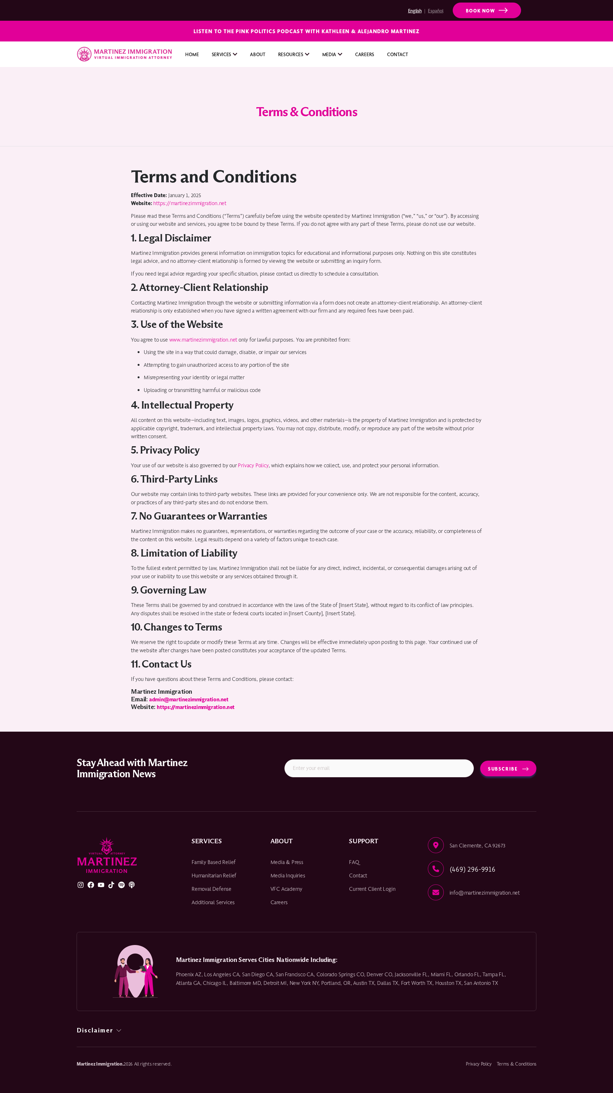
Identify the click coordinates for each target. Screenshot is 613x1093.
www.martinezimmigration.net (203, 339)
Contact (397, 54)
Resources (290, 54)
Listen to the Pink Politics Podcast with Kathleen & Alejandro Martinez (306, 31)
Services (221, 54)
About (257, 54)
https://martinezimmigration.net (189, 203)
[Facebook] (91, 885)
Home (192, 54)
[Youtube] (101, 885)
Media (329, 54)
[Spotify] (121, 885)
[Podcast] (132, 885)
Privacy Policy (253, 465)
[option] (445, 10)
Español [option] (435, 10)
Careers (364, 54)
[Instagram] (81, 885)
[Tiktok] (111, 885)
